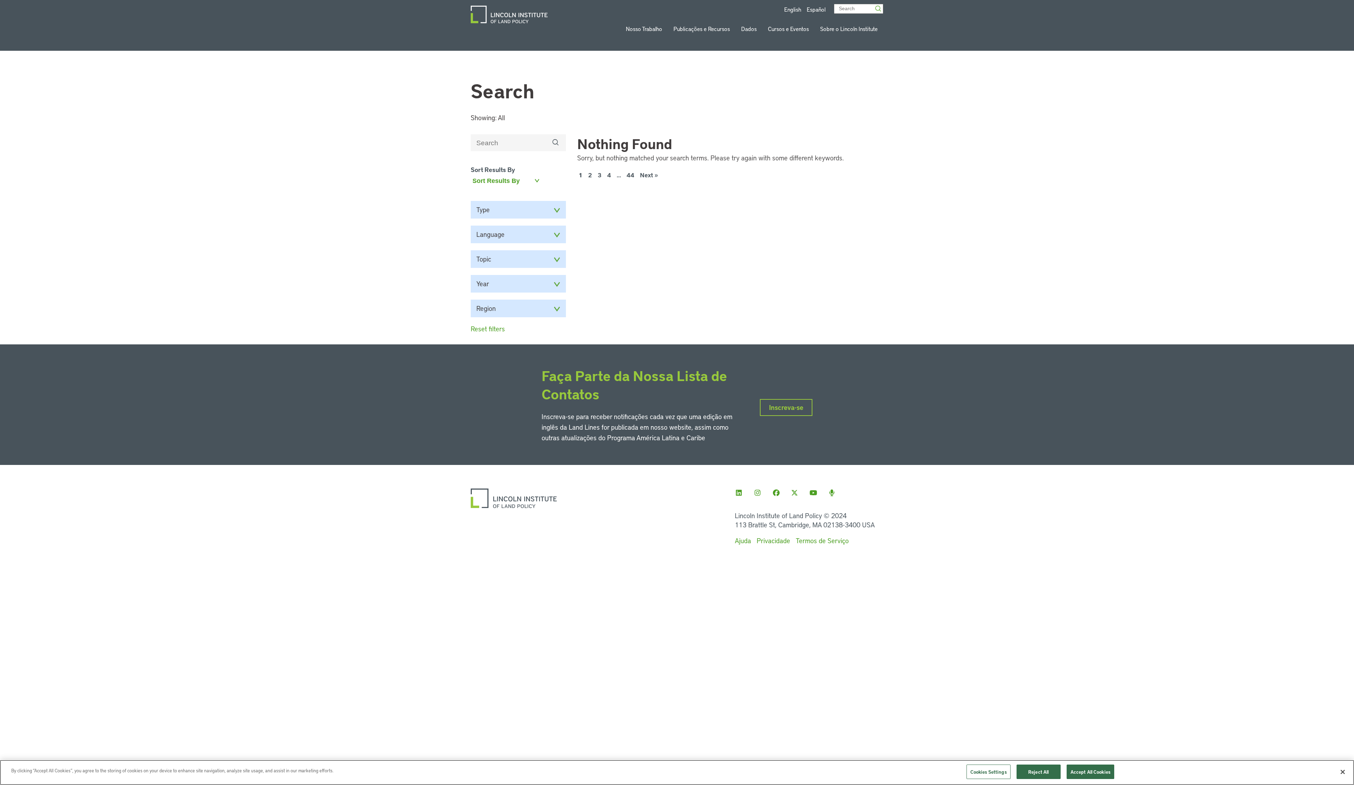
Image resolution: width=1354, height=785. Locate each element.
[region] (677, 772)
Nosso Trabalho (644, 28)
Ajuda (743, 540)
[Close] (1342, 772)
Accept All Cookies (1090, 772)
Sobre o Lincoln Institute (849, 28)
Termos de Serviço (822, 540)
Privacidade (773, 540)
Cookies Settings (988, 772)
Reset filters (488, 328)
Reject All (1038, 772)
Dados (749, 28)
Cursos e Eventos (788, 28)
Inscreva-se (786, 407)
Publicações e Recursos (701, 28)
